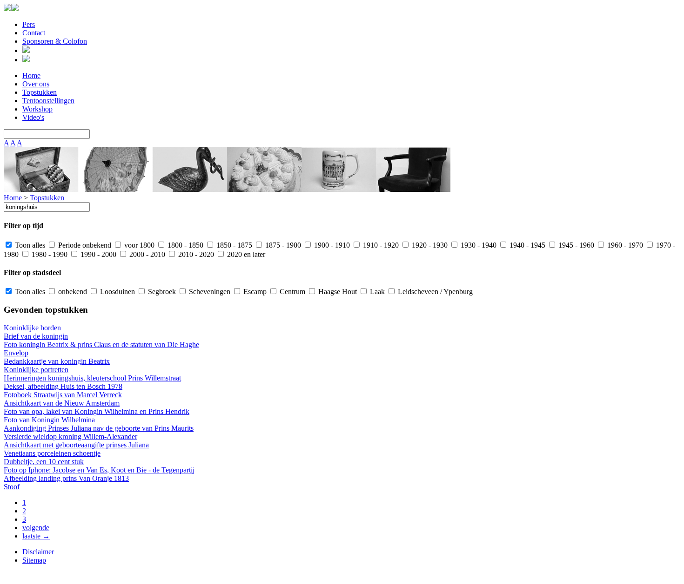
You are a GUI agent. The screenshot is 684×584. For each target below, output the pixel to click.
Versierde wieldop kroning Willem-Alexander (70, 436)
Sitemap (34, 560)
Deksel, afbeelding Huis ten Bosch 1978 (63, 386)
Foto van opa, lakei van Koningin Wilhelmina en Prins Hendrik (96, 411)
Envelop (16, 353)
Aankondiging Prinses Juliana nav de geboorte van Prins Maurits (99, 428)
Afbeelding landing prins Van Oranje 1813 (66, 478)
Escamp (254, 291)
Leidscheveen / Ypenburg (434, 291)
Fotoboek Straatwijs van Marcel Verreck (63, 395)
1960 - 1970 (624, 245)
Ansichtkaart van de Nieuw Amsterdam (62, 403)
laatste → (36, 536)
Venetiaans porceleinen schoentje (52, 453)
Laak (376, 291)
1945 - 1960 (575, 245)
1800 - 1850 (184, 245)
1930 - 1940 (477, 245)
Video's (33, 117)
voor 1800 (138, 245)
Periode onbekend (83, 245)
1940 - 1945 (526, 245)
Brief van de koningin (36, 336)
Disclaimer (38, 552)
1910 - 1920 (380, 245)
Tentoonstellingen (48, 101)
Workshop (37, 109)
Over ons (35, 84)
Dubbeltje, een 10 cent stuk (44, 462)
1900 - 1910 (331, 245)
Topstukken (39, 92)
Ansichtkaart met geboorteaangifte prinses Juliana (76, 445)
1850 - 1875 (233, 245)
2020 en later (245, 254)
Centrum (291, 291)
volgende (35, 528)
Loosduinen (116, 291)
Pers (28, 24)
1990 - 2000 (97, 254)
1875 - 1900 (282, 245)
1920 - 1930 (429, 245)
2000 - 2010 (146, 254)
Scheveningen (208, 291)
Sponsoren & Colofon (54, 41)
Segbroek (161, 291)
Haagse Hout (336, 291)
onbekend (71, 291)
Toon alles (29, 245)
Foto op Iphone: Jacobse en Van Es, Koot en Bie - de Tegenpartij (99, 470)
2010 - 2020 (195, 254)
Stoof (12, 487)
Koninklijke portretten (36, 370)
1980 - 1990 (48, 254)
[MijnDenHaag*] (7, 9)
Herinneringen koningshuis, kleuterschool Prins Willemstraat (92, 378)
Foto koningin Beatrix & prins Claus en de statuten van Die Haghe (101, 344)
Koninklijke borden (32, 328)
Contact (33, 33)
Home (31, 75)
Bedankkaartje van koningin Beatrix (57, 361)
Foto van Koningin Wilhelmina (49, 420)
